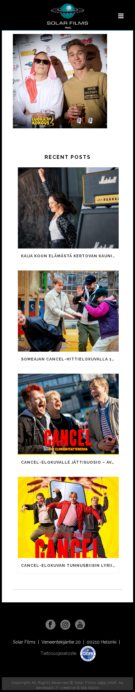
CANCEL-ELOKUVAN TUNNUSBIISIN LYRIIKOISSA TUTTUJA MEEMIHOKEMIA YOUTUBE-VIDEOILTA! (70, 565)
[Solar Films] (67, 16)
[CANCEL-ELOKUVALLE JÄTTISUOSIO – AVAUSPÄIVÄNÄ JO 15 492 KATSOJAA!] (68, 414)
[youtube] (80, 625)
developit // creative (56, 688)
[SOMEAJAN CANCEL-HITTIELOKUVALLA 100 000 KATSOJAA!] (68, 311)
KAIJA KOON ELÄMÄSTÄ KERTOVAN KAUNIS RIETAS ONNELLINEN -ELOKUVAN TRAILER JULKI (70, 256)
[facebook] (51, 625)
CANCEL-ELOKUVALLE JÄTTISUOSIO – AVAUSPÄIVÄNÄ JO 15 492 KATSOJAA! (70, 462)
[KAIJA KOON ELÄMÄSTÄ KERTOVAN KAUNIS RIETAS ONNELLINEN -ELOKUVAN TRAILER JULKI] (68, 207)
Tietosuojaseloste (59, 653)
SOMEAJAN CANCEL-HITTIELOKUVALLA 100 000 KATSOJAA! (70, 359)
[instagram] (65, 625)
